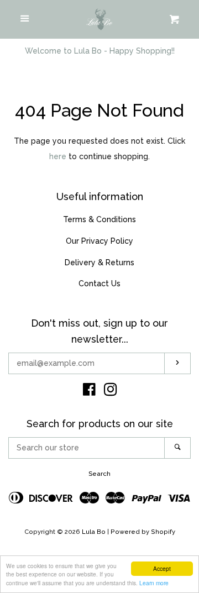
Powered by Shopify (143, 532)
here (57, 156)
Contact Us (99, 283)
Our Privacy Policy (99, 241)
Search (99, 473)
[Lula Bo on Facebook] (89, 391)
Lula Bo (94, 532)
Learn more (154, 583)
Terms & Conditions (99, 219)
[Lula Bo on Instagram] (110, 391)
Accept (162, 568)
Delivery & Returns (99, 262)
